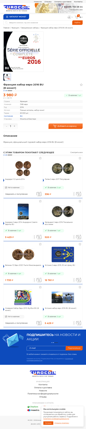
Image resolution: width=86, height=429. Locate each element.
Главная (6, 28)
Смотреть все (76, 152)
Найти (77, 23)
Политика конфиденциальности (43, 394)
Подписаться (74, 348)
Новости (38, 2)
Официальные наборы (30, 28)
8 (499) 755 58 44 (73, 7)
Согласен (48, 423)
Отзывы (48, 2)
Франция (15, 28)
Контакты (78, 2)
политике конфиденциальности (56, 419)
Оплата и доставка (62, 2)
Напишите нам (76, 9)
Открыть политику (61, 423)
